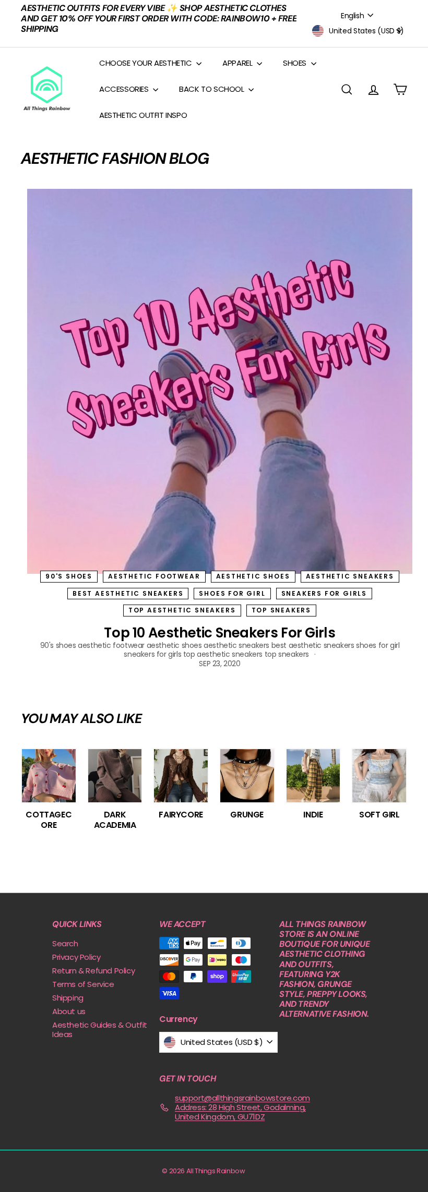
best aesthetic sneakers (128, 593)
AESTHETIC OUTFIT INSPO (143, 115)
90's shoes (68, 576)
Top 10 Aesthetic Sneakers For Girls (219, 632)
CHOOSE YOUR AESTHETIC (146, 62)
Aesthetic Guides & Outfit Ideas (99, 1029)
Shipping (68, 997)
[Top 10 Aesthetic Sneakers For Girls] (219, 381)
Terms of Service (83, 984)
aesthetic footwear (154, 576)
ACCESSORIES (124, 88)
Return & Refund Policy (93, 970)
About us (69, 1011)
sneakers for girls (324, 593)
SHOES (295, 62)
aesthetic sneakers (350, 576)
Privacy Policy (76, 957)
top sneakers (282, 610)
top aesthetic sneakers (182, 610)
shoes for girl (232, 593)
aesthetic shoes (253, 576)
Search (65, 943)
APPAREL (238, 62)
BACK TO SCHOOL (212, 88)
